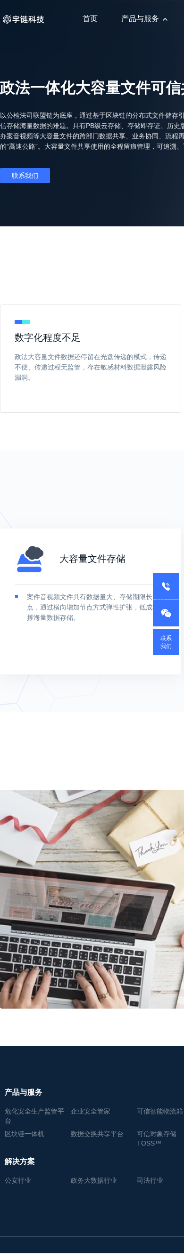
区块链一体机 (24, 1134)
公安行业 (18, 1180)
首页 (90, 19)
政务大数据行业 (94, 1180)
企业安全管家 (90, 1111)
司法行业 (150, 1180)
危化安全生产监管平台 (34, 1115)
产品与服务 (140, 19)
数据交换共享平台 (97, 1134)
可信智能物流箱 (160, 1111)
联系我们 (25, 175)
